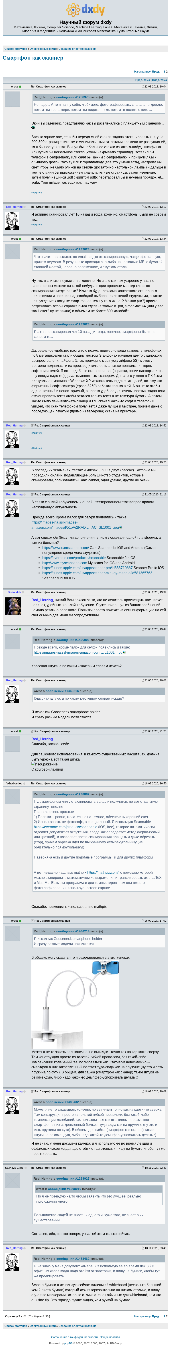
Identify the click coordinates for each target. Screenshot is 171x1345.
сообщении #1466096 (73, 640)
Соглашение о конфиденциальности (74, 1337)
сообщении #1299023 (73, 249)
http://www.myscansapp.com (64, 563)
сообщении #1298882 (73, 794)
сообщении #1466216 (62, 691)
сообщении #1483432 (62, 1102)
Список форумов (15, 1326)
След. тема (159, 80)
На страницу (142, 71)
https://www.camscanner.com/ (65, 548)
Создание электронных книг (77, 1326)
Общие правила (110, 1337)
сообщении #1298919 (64, 1189)
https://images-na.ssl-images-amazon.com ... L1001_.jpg (78, 652)
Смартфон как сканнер (33, 58)
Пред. (156, 71)
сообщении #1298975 (73, 97)
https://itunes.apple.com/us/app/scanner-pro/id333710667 (87, 568)
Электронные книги (43, 1326)
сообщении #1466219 (73, 931)
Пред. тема (142, 80)
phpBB (68, 1343)
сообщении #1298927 (73, 1178)
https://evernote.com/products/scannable (74, 558)
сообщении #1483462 (73, 1258)
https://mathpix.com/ (102, 872)
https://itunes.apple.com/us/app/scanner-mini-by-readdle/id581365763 (97, 573)
